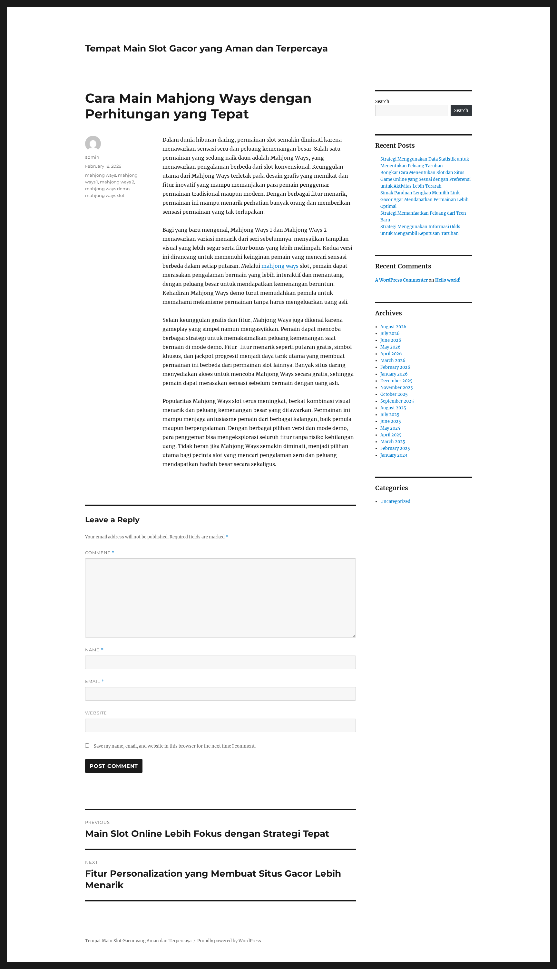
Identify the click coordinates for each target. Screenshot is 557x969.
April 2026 (391, 354)
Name (94, 650)
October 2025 (394, 394)
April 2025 (391, 435)
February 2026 (395, 367)
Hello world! (448, 280)
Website (96, 712)
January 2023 (393, 455)
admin (92, 157)
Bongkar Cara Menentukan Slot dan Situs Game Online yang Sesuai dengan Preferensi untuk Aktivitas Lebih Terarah (425, 179)
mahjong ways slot (104, 195)
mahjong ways (279, 266)
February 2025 (395, 448)
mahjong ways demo (107, 188)
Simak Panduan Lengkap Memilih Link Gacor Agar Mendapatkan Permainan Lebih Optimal (424, 199)
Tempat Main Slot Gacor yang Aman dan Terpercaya (206, 48)
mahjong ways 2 (117, 181)
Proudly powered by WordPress (229, 941)
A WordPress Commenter (401, 280)
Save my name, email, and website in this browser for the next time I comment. (175, 746)
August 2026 (393, 327)
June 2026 (390, 340)
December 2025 (396, 381)
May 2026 (390, 347)
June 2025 (390, 421)
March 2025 (392, 441)
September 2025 (397, 401)
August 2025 (393, 408)
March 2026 (393, 360)
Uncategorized (395, 501)
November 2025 (396, 387)
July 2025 (389, 414)
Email (94, 681)
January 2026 (394, 374)
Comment (99, 552)
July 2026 (390, 333)
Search (382, 101)
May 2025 (390, 428)
